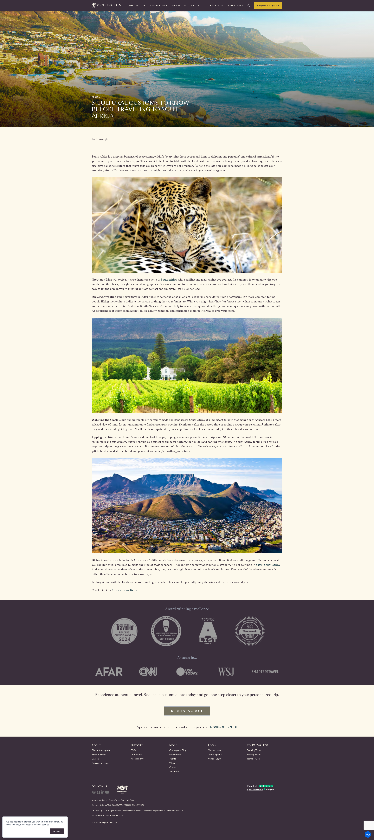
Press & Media (99, 754)
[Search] (248, 5)
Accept (56, 831)
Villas (172, 763)
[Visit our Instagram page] (94, 792)
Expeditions (175, 754)
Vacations (174, 771)
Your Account (215, 750)
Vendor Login (214, 758)
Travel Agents (215, 754)
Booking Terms (254, 750)
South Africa (169, 280)
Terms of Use (253, 758)
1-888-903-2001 (223, 727)
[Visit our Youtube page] (107, 792)
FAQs (133, 750)
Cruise (172, 767)
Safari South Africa (268, 565)
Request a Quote (268, 5)
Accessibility (137, 758)
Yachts (172, 758)
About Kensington (101, 750)
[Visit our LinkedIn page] (103, 792)
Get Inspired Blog (177, 750)
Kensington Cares (100, 763)
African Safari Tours (124, 590)
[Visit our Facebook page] (98, 792)
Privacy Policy (254, 754)
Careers (95, 758)
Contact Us (136, 754)
